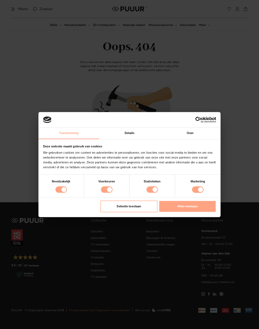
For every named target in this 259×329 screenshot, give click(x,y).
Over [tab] (190, 133)
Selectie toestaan (129, 206)
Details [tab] (130, 133)
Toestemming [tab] (68, 133)
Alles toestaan (187, 206)
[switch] (107, 189)
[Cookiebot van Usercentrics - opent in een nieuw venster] (198, 120)
